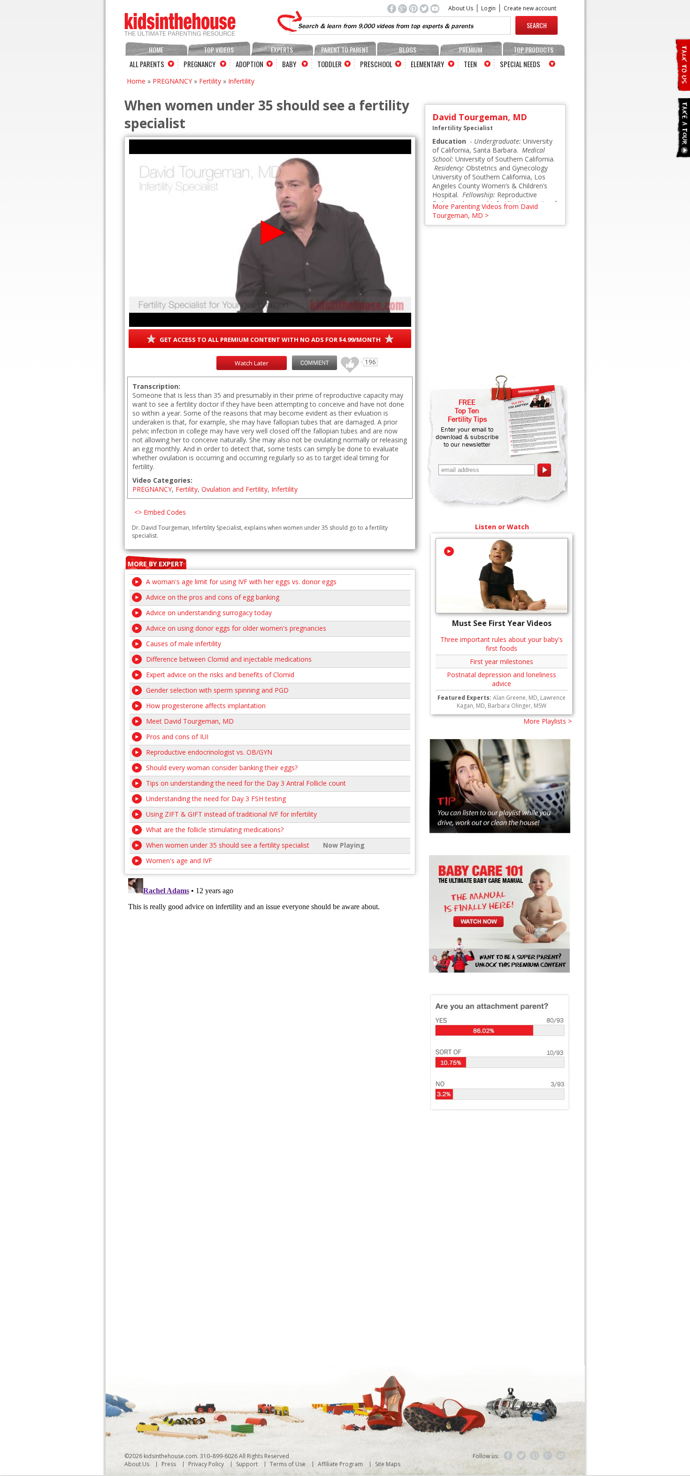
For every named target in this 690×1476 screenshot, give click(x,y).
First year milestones (501, 661)
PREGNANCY (172, 81)
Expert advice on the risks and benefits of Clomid (220, 674)
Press (168, 1464)
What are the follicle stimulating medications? (215, 829)
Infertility (241, 81)
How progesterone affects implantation (206, 705)
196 (346, 360)
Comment (314, 362)
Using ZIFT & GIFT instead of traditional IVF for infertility (231, 814)
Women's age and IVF (179, 860)
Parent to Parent (344, 49)
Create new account (530, 8)
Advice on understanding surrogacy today (209, 612)
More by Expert (156, 563)
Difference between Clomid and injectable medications (229, 659)
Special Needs (520, 64)
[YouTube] (561, 1456)
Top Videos (219, 49)
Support (247, 1464)
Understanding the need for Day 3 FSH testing (216, 798)
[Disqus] (269, 991)
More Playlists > (547, 721)
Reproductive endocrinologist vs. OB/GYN (209, 752)
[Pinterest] (534, 1456)
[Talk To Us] (682, 87)
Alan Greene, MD (515, 698)
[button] (270, 233)
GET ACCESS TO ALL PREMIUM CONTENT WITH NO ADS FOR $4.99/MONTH (270, 339)
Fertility (210, 81)
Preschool (376, 64)
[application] (270, 233)
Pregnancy (199, 64)
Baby (289, 64)
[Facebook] (508, 1456)
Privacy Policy (206, 1464)
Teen (470, 64)
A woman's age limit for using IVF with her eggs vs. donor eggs (241, 581)
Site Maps (387, 1464)
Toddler (329, 64)
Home (156, 49)
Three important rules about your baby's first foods (501, 644)
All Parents (147, 64)
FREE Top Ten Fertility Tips (467, 410)
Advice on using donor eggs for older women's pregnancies (236, 628)
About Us (460, 8)
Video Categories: (162, 480)
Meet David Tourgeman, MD (190, 721)
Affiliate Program (340, 1464)
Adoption (249, 64)
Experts (282, 49)
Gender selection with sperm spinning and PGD (217, 690)
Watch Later (251, 363)
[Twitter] (521, 1456)
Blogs (407, 49)
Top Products (533, 49)
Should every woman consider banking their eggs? (222, 767)
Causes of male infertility (183, 643)
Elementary (427, 64)
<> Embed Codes (160, 512)
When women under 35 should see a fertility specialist (227, 845)
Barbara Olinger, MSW (517, 706)
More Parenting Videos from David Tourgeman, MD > (485, 211)
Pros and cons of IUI (177, 736)
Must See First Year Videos (502, 623)
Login (488, 8)
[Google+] (547, 1456)
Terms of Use (288, 1464)
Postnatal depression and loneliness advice (501, 679)
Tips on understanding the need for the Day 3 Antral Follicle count (246, 783)
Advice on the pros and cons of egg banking (212, 597)
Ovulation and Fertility (234, 489)
